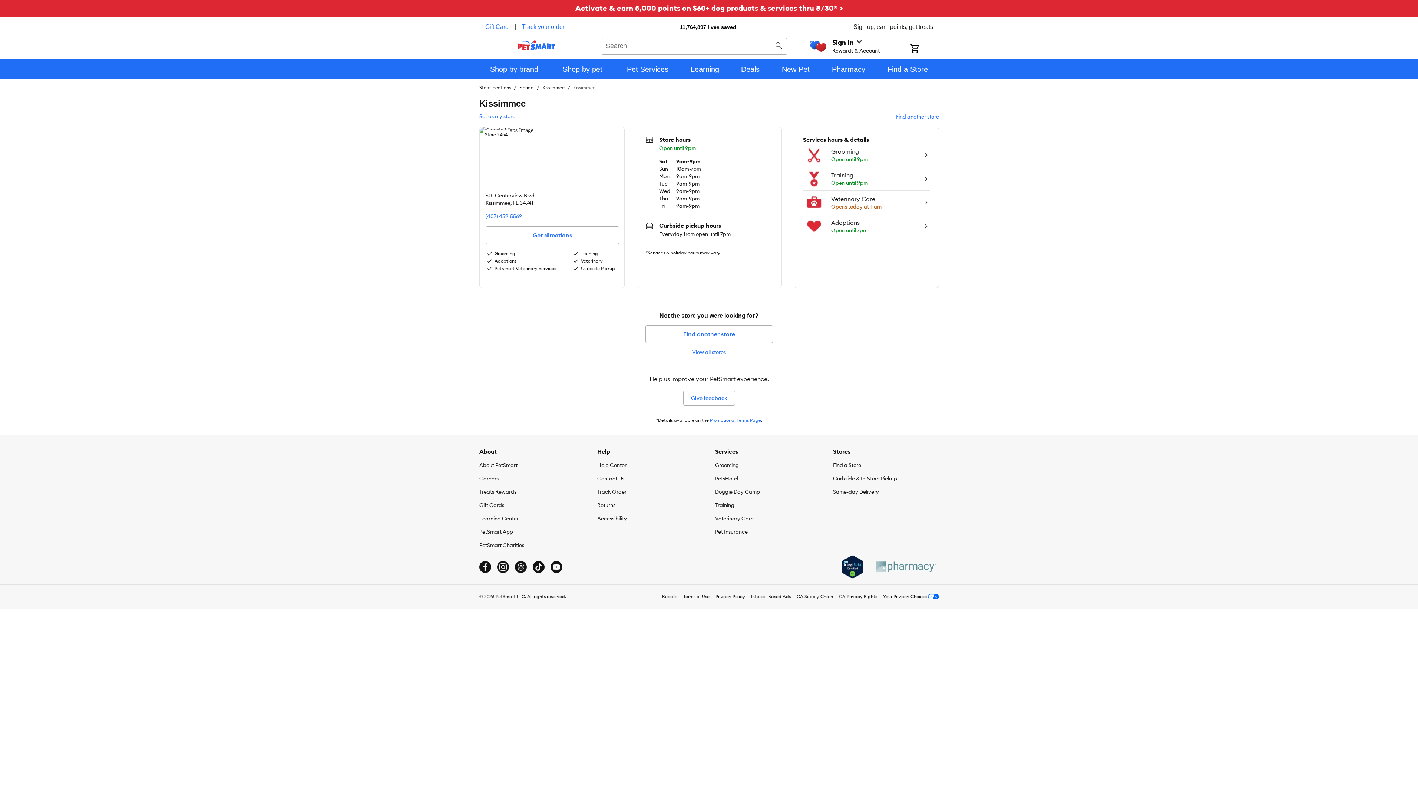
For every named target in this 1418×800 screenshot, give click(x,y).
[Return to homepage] (536, 45)
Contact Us (610, 478)
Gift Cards (491, 505)
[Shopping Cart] (924, 49)
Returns (606, 505)
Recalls (669, 596)
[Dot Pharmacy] (905, 567)
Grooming (727, 465)
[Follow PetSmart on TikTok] (539, 567)
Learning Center (499, 518)
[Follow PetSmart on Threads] (521, 567)
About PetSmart (498, 465)
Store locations (495, 87)
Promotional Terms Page (735, 420)
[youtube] (556, 567)
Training (724, 505)
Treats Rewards (497, 492)
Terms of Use (696, 596)
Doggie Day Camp (737, 492)
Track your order (543, 27)
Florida (526, 87)
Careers (489, 478)
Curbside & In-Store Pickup (865, 478)
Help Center (612, 465)
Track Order (612, 492)
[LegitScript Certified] (852, 567)
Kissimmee (553, 87)
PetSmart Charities (501, 545)
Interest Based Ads (771, 596)
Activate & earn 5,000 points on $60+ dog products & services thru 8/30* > (709, 8)
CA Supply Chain (815, 596)
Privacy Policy (730, 596)
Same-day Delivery (856, 492)
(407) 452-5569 (504, 216)
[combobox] (694, 45)
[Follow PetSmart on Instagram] (503, 567)
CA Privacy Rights (858, 596)
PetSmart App (496, 532)
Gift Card (497, 27)
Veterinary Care (734, 518)
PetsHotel (726, 478)
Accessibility (612, 518)
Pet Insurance (731, 532)
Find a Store (847, 465)
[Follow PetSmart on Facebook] (485, 567)
